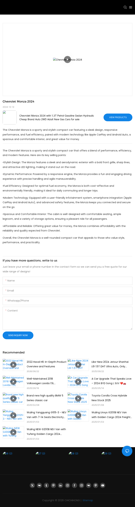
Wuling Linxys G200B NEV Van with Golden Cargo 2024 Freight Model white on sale (111, 415)
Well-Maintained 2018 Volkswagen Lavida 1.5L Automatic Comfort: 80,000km (46, 381)
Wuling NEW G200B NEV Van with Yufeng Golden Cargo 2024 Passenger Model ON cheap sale (46, 432)
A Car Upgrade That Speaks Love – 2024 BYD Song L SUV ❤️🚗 (111, 381)
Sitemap (87, 500)
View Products (118, 117)
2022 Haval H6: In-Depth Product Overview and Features (46, 364)
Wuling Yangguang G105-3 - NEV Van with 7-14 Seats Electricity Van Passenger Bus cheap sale (46, 415)
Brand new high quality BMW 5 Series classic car (45, 398)
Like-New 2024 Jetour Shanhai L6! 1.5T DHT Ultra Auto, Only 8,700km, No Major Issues (110, 364)
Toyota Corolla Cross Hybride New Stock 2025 (109, 398)
